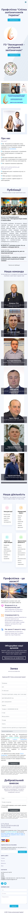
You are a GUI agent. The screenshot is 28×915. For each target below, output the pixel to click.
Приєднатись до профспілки (14, 658)
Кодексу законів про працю (17, 833)
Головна (3, 858)
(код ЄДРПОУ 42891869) (12, 737)
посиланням (13, 148)
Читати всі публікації (14, 265)
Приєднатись (14, 763)
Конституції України (5, 833)
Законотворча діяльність (22, 541)
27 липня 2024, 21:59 (5, 244)
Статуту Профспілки (20, 739)
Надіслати (14, 906)
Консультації (8, 511)
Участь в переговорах (8, 541)
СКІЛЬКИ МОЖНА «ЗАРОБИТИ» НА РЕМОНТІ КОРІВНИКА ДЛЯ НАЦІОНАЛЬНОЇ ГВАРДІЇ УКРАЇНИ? (13, 259)
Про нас (3, 860)
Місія (2, 865)
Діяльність (3, 863)
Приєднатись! (14, 19)
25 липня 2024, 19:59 (5, 249)
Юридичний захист (22, 512)
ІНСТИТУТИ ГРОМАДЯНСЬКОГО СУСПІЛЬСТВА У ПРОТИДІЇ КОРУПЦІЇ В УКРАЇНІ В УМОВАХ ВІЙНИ (14, 218)
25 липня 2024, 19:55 (5, 255)
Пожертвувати (14, 810)
